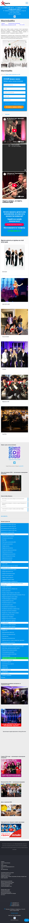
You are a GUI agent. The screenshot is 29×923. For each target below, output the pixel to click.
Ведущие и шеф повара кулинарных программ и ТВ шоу (13, 594)
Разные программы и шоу (6, 886)
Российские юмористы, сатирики (9, 602)
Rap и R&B (4, 540)
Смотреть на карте (14, 913)
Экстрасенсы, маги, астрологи (8, 642)
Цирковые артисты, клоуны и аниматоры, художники (13, 640)
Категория (3, 677)
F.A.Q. (2, 868)
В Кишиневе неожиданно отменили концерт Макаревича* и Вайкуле (14, 504)
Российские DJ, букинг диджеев (8, 626)
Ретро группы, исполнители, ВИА (9, 542)
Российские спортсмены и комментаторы (10, 608)
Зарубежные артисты (6, 567)
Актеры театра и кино (6, 586)
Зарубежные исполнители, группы (9, 569)
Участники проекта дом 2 (7, 604)
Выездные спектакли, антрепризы (9, 610)
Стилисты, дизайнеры (6, 675)
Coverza (4, 369)
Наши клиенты (4, 865)
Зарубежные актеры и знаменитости (9, 581)
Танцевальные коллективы (7, 660)
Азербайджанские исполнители (8, 554)
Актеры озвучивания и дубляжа (8, 620)
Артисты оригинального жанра (8, 628)
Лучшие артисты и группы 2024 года (8, 524)
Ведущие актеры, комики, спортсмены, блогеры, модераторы (14, 876)
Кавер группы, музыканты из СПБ (8, 24)
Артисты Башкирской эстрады (8, 556)
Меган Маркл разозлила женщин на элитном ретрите (13, 498)
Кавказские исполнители (7, 552)
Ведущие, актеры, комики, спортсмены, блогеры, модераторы (12, 584)
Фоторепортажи (4, 869)
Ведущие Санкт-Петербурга (7, 616)
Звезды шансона (5, 546)
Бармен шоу (4, 630)
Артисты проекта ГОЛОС (6, 562)
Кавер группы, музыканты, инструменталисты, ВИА (13, 646)
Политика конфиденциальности (7, 866)
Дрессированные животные (8, 632)
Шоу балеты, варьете (6, 661)
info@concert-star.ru (15, 9)
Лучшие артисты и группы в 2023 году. (9, 530)
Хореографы (5, 665)
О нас (2, 864)
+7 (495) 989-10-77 (14, 231)
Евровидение (5, 671)
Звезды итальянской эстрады (8, 573)
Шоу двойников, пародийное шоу (9, 606)
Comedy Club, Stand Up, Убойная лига (9, 588)
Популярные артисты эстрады (8, 534)
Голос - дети (4, 563)
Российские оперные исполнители (9, 550)
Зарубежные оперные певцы (8, 579)
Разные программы (5, 673)
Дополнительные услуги (6, 892)
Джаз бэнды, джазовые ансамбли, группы (11, 648)
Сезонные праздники (5, 890)
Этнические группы (6, 656)
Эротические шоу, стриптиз (8, 663)
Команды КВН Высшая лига (8, 600)
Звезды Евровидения (6, 669)
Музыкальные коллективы (14, 23)
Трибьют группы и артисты (7, 577)
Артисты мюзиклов (6, 590)
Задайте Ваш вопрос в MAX (14, 459)
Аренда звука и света (5, 889)
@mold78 (21, 466)
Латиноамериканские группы (8, 652)
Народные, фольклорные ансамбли (9, 650)
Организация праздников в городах (8, 893)
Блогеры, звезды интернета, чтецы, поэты (11, 592)
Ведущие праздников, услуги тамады (9, 596)
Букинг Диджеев (4, 877)
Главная (3, 23)
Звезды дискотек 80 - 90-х (7, 571)
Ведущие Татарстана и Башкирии (9, 618)
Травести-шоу (5, 667)
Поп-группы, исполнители (7, 538)
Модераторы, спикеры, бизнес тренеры (10, 612)
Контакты (3, 894)
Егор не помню (5, 336)
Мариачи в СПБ (5, 401)
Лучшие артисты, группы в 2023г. (7, 532)
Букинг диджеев (4, 622)
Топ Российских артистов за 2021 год (8, 528)
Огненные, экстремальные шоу (8, 634)
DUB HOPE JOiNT (6, 304)
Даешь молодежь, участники (8, 614)
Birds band (4, 271)
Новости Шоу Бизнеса (5, 862)
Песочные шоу (5, 636)
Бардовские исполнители (7, 548)
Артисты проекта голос (6, 873)
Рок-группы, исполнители (7, 544)
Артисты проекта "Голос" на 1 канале (10, 565)
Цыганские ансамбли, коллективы (9, 654)
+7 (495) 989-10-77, (8, 7)
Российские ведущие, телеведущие (9, 598)
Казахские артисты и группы (8, 536)
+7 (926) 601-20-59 (21, 7)
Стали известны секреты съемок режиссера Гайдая (13, 508)
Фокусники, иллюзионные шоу (8, 638)
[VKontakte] (15, 16)
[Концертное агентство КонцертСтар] (14, 3)
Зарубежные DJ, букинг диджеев (9, 624)
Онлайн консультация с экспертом (14, 224)
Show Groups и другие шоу (7, 575)
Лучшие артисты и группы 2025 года (8, 526)
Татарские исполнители (7, 559)
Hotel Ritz (4, 434)
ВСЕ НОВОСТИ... (4, 516)
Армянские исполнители (7, 558)
